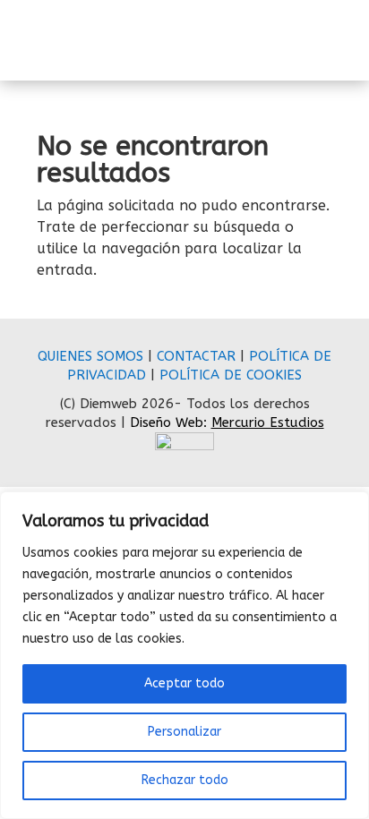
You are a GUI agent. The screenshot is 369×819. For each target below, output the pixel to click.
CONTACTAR (196, 356)
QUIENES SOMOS (90, 356)
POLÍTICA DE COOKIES (230, 375)
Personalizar (184, 731)
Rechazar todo (185, 780)
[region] (184, 655)
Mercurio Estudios (267, 422)
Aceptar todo (184, 683)
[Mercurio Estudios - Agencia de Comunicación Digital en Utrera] (184, 446)
